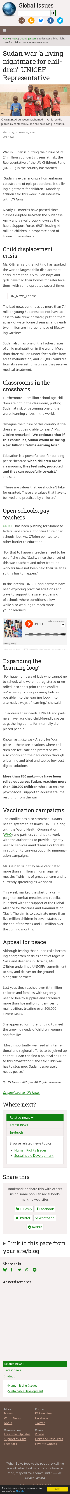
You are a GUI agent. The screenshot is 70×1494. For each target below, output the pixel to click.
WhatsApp (46, 1218)
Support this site (15, 1439)
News (15, 38)
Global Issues (36, 5)
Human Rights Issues (30, 1150)
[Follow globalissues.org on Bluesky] (41, 20)
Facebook (46, 1209)
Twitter (24, 1218)
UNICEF (8, 526)
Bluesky (25, 1209)
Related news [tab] (20, 1117)
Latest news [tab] (19, 1125)
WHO (8, 834)
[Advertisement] (35, 1320)
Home (6, 38)
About (8, 1423)
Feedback (10, 1444)
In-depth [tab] (16, 1132)
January (32, 38)
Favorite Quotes (46, 1444)
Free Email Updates (17, 1434)
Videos (39, 1434)
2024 (23, 38)
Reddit (36, 1227)
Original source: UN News (21, 1092)
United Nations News (11, 649)
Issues (8, 1413)
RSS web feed (44, 1413)
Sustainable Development (33, 1155)
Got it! (57, 1489)
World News (12, 1418)
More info (20, 1491)
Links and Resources (49, 1439)
